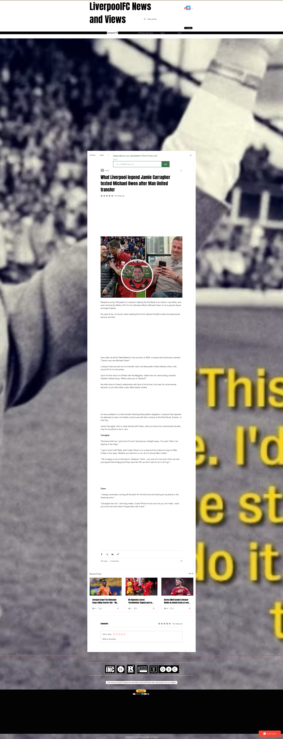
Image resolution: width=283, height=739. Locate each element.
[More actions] (181, 170)
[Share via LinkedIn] (112, 554)
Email (115, 159)
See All (191, 573)
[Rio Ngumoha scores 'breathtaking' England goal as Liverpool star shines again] (142, 587)
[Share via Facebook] (102, 554)
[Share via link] (118, 554)
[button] (191, 155)
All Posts (93, 155)
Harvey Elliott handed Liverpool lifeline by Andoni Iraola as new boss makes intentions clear (176, 601)
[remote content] (141, 217)
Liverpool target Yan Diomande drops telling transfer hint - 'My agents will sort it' (104, 601)
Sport (102, 155)
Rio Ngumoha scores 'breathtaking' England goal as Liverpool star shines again (140, 601)
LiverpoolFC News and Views (120, 13)
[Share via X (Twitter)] (107, 554)
